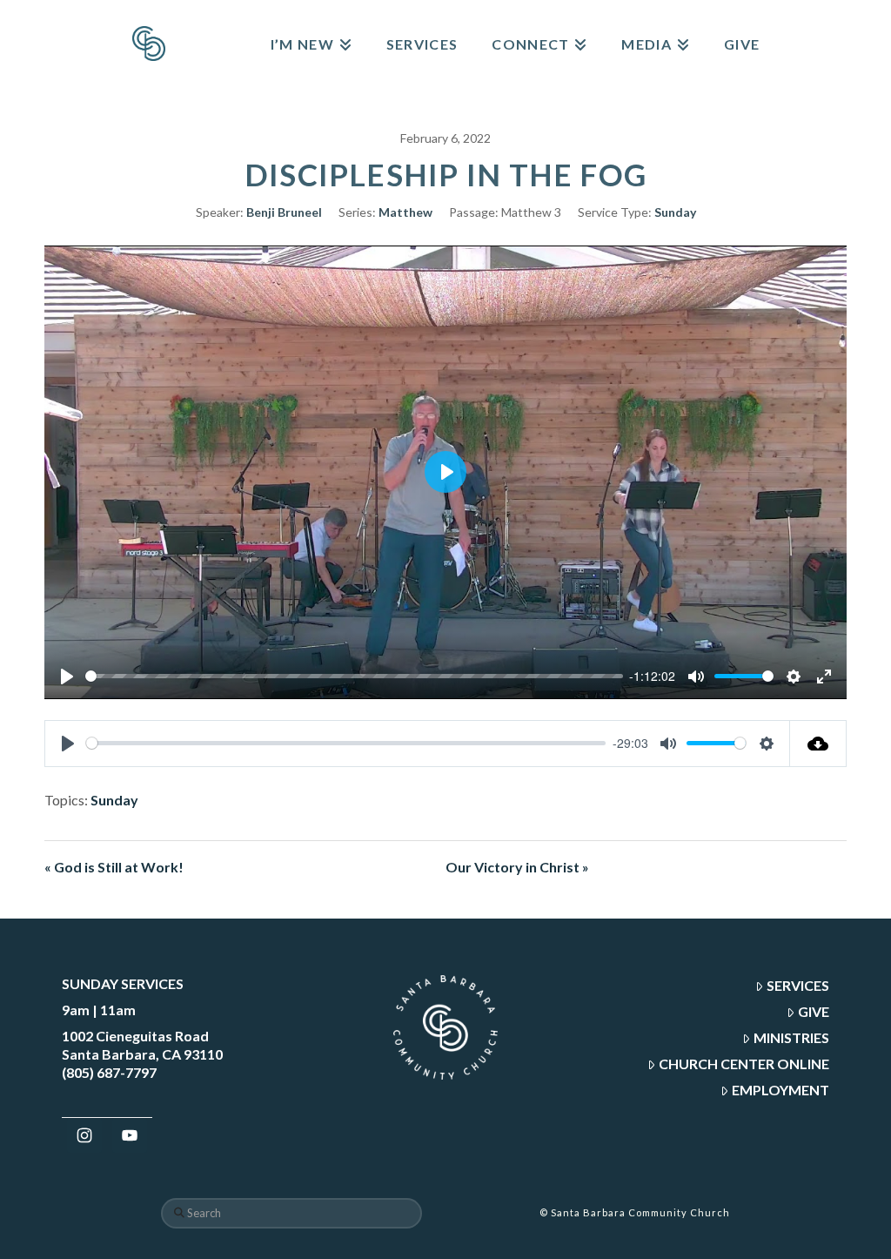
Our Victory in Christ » (517, 866)
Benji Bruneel (284, 212)
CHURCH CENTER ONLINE (744, 1063)
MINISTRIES (791, 1037)
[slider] (354, 676)
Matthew (405, 212)
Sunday (675, 212)
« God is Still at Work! (114, 866)
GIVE (813, 1011)
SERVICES (798, 985)
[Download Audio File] (818, 743)
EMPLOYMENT (780, 1089)
